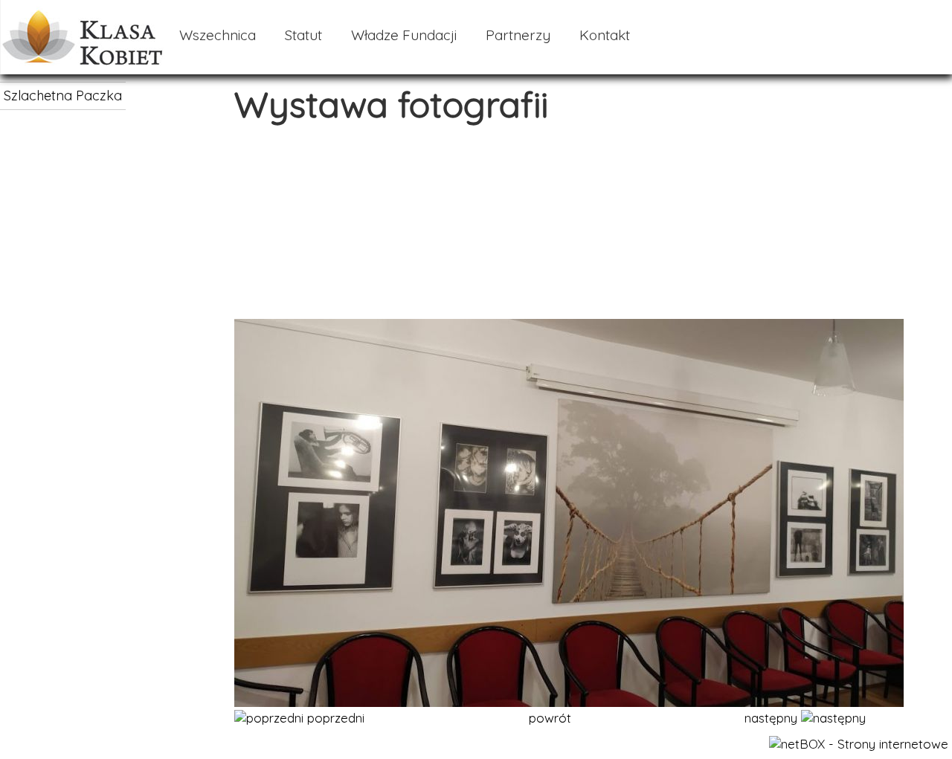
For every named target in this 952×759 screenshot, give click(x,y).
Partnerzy (518, 35)
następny (772, 718)
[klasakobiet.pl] (82, 61)
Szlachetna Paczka (63, 95)
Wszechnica (217, 35)
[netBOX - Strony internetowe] (858, 744)
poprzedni (333, 718)
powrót (550, 718)
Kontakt (604, 35)
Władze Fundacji (404, 35)
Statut (303, 35)
